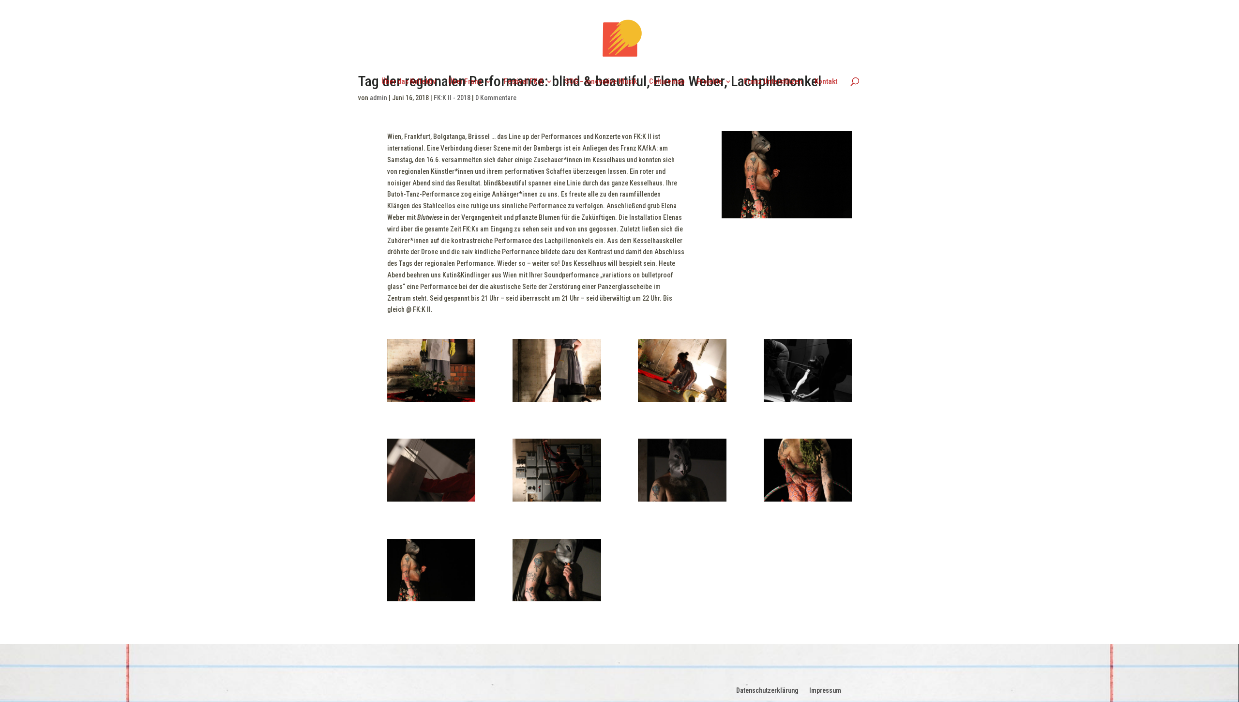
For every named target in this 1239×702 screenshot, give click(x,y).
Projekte (709, 82)
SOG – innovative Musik (601, 82)
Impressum (825, 690)
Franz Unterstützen (773, 82)
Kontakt (826, 82)
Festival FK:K (523, 82)
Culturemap (667, 82)
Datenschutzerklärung (767, 690)
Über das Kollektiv (408, 82)
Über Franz (465, 82)
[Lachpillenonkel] (682, 501)
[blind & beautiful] (808, 402)
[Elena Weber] (431, 402)
